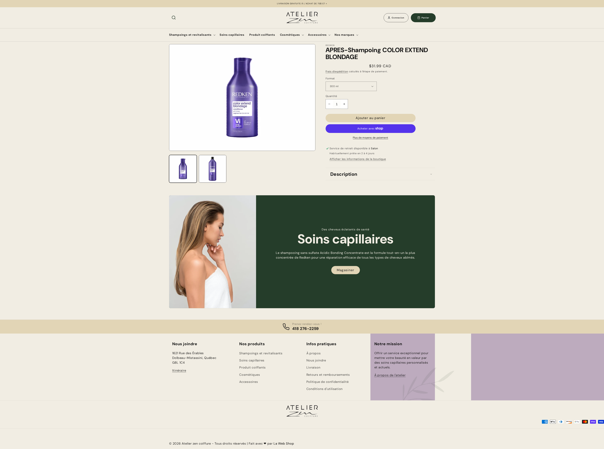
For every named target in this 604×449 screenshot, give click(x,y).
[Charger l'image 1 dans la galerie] (183, 169)
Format (330, 78)
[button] (173, 17)
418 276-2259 (305, 328)
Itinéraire (179, 370)
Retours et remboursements (328, 375)
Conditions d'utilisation (324, 389)
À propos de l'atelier (390, 375)
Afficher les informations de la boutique (358, 159)
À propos (313, 353)
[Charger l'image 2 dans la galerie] (212, 169)
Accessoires (248, 382)
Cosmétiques (249, 375)
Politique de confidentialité (327, 382)
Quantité (331, 96)
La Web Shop (284, 443)
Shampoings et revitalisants (260, 353)
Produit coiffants (252, 367)
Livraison (313, 367)
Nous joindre (316, 360)
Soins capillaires (251, 360)
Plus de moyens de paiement (370, 137)
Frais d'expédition (337, 71)
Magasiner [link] (345, 270)
